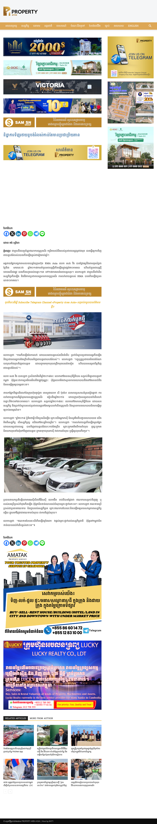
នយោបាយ (119, 26)
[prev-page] (5, 791)
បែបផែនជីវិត (95, 26)
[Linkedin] (18, 233)
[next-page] (10, 791)
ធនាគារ (36, 26)
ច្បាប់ (107, 26)
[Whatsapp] (30, 233)
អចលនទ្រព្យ (11, 26)
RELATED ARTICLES (15, 718)
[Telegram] (36, 233)
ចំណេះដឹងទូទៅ (78, 26)
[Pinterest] (24, 233)
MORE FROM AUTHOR (41, 718)
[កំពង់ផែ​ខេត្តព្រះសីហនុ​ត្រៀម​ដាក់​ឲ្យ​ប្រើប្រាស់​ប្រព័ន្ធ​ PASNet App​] (18, 735)
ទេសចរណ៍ (61, 26)
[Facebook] (6, 233)
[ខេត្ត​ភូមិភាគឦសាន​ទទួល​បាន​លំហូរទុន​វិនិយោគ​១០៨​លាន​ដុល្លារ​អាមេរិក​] (86, 769)
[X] (12, 233)
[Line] (42, 233)
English (133, 26)
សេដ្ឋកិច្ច (25, 26)
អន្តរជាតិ (48, 26)
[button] (150, 26)
